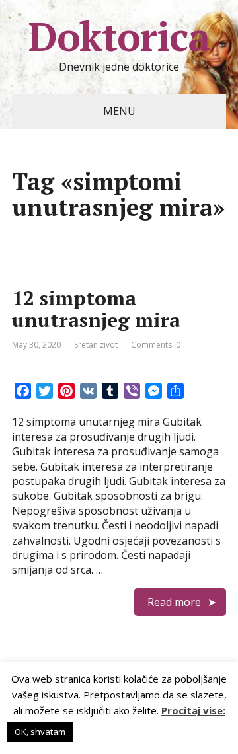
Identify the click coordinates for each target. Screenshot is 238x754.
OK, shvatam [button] (40, 731)
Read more (174, 602)
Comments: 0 (155, 344)
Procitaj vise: (193, 710)
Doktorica (119, 36)
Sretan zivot (96, 344)
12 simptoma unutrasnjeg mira (96, 309)
